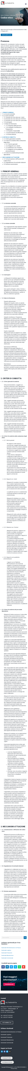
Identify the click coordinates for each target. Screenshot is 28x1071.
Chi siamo (6, 15)
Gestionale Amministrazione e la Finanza (11, 947)
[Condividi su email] (23, 966)
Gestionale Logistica (6, 950)
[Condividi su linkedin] (7, 966)
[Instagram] (10, 1051)
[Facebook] (4, 1051)
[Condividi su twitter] (11, 966)
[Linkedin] (2, 1051)
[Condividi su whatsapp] (19, 966)
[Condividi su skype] (15, 966)
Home (2, 15)
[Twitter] (7, 1051)
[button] (26, 4)
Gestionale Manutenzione (7, 955)
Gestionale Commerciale (7, 958)
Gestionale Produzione (6, 952)
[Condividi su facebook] (3, 966)
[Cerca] (25, 937)
